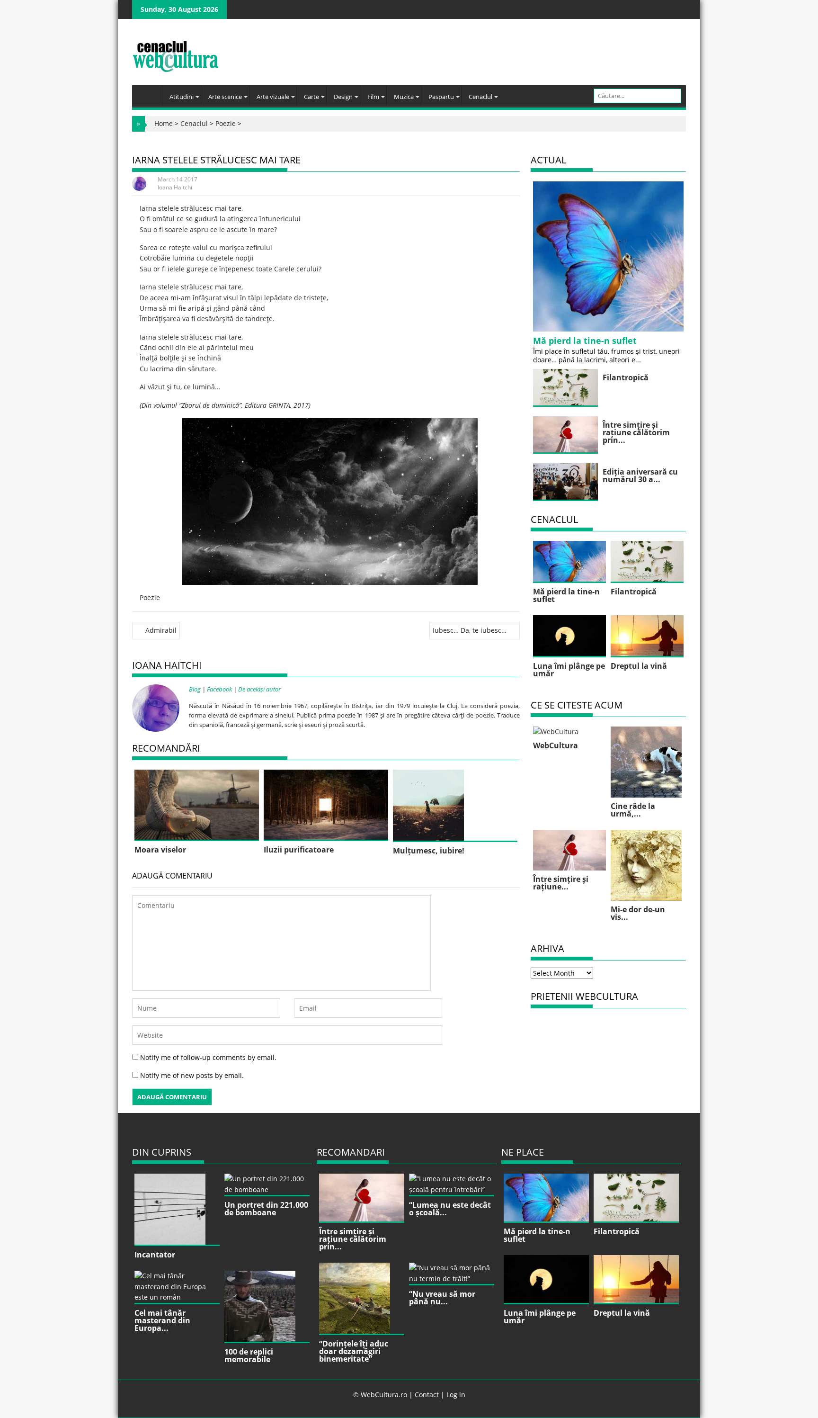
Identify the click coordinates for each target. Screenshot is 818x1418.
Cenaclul (480, 96)
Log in (455, 1394)
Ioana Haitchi (175, 187)
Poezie (225, 123)
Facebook (219, 689)
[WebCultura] (149, 92)
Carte (311, 96)
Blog (195, 689)
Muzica (404, 96)
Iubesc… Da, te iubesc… (470, 630)
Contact (427, 1394)
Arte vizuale (273, 96)
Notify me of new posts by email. (192, 1075)
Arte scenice (225, 96)
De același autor (259, 689)
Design (343, 96)
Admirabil (161, 630)
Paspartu (441, 96)
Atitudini (181, 96)
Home (163, 123)
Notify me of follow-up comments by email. (208, 1057)
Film (373, 96)
